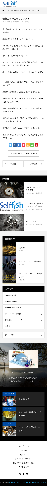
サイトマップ (23, 467)
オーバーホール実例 (13, 314)
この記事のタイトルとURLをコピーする (23, 153)
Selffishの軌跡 (10, 295)
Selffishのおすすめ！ (13, 308)
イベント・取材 (9, 393)
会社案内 (23, 450)
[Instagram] (20, 474)
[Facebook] (23, 474)
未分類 (7, 326)
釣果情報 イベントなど (21, 22)
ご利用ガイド (23, 455)
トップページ (23, 446)
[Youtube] (27, 474)
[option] (25, 365)
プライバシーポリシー (23, 459)
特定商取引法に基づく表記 (23, 463)
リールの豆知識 (11, 302)
